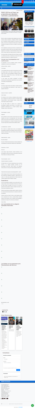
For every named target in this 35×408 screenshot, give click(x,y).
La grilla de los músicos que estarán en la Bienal (11, 327)
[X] (26, 1)
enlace (2, 303)
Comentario (4, 361)
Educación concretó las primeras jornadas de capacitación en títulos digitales (19, 327)
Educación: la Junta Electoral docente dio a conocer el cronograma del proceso (4, 327)
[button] (21, 1)
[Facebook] (28, 1)
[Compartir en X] (4, 312)
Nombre (4, 357)
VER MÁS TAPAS (29, 141)
